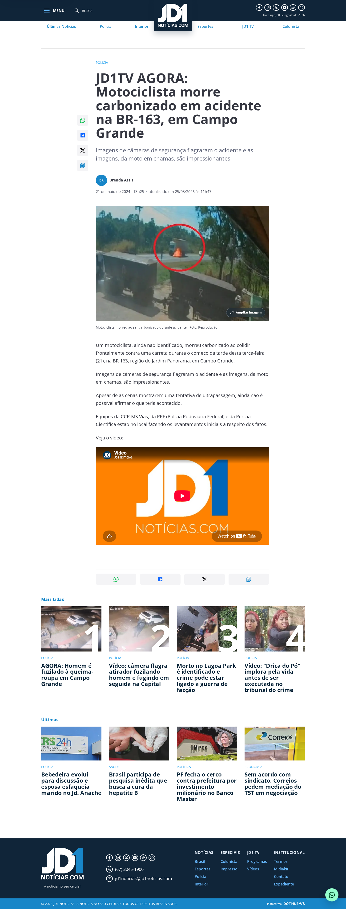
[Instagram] (267, 7)
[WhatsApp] (301, 7)
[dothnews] (294, 903)
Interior (142, 26)
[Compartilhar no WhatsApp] (82, 120)
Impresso (229, 869)
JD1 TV (248, 26)
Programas (257, 861)
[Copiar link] (82, 165)
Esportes (205, 26)
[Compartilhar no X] (82, 150)
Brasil (200, 861)
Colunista (290, 26)
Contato (281, 876)
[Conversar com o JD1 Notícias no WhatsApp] (331, 894)
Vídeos (253, 869)
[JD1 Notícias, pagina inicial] (62, 864)
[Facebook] (259, 7)
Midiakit (281, 869)
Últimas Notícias (61, 26)
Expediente (284, 884)
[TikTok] (293, 7)
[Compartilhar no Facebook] (82, 135)
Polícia (105, 26)
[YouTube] (284, 7)
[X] (276, 7)
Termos (281, 861)
